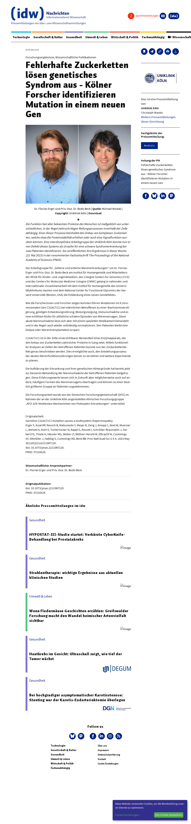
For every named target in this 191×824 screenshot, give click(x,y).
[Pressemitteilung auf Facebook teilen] (146, 196)
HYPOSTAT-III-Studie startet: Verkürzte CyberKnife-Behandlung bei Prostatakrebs (77, 537)
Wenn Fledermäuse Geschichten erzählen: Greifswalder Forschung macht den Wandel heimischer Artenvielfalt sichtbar (78, 615)
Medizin (149, 145)
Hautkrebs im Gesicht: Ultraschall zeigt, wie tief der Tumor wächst (75, 656)
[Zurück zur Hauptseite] (173, 16)
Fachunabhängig (153, 37)
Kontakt (102, 759)
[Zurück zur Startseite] (48, 16)
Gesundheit (74, 37)
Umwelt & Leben (96, 37)
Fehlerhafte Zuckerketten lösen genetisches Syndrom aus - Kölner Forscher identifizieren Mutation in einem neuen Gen (158, 174)
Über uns (102, 745)
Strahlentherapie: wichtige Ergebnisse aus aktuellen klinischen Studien (76, 575)
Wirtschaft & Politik (124, 37)
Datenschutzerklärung (109, 754)
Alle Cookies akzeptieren (168, 815)
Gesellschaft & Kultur (48, 37)
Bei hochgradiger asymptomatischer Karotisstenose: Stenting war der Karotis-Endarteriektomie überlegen (77, 697)
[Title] (160, 51)
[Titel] (144, 51)
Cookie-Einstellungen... (128, 815)
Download (94, 213)
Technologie (21, 37)
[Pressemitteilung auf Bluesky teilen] (154, 196)
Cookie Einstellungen (108, 763)
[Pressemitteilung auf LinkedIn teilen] (163, 196)
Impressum (103, 750)
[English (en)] (163, 16)
